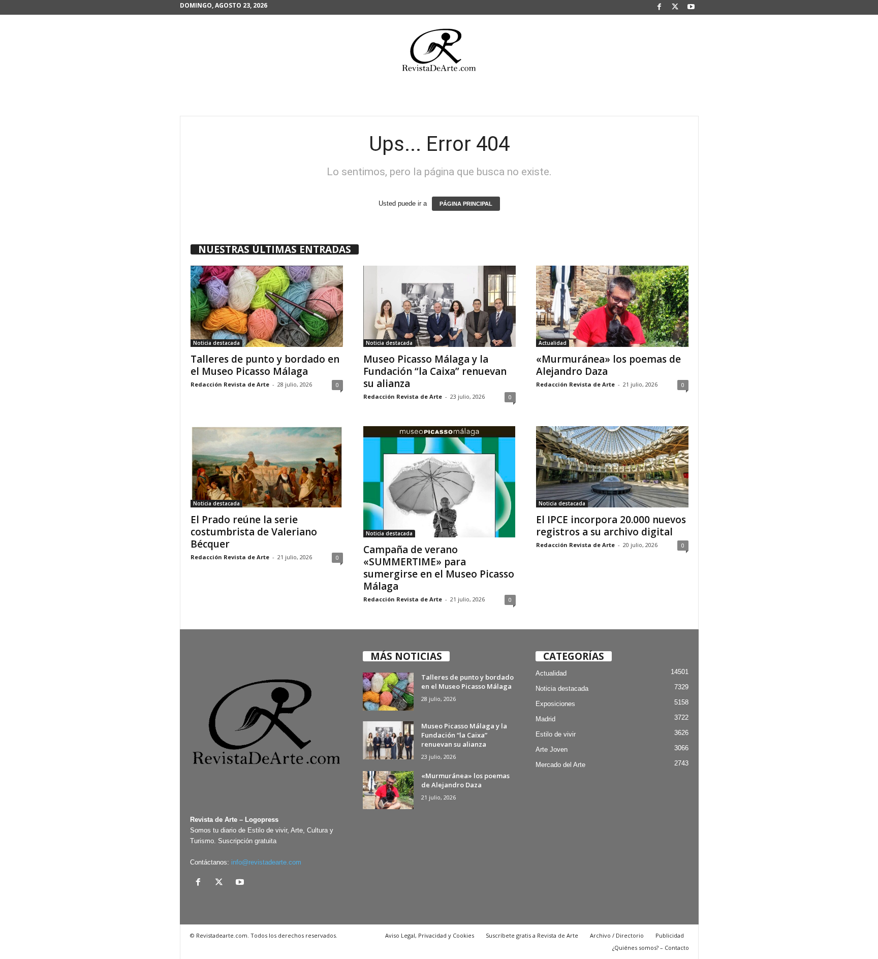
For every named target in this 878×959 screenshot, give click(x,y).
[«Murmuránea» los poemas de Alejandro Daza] (612, 306)
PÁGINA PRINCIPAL (466, 204)
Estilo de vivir (556, 734)
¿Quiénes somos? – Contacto (650, 947)
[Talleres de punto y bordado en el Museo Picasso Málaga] (267, 306)
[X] (675, 7)
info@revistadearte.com (266, 862)
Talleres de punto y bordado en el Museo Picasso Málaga (265, 365)
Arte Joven (552, 749)
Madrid (545, 719)
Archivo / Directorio (617, 935)
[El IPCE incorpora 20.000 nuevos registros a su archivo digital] (612, 466)
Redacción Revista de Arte (230, 384)
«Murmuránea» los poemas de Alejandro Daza (608, 365)
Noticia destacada (216, 342)
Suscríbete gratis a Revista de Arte (532, 935)
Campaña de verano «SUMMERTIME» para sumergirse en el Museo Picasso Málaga (438, 568)
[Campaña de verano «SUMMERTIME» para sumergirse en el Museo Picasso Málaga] (439, 481)
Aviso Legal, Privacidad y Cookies (429, 935)
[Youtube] (691, 7)
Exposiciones (555, 704)
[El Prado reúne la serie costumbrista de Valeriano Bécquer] (267, 466)
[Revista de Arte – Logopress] (439, 53)
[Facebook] (659, 7)
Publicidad (669, 935)
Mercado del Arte (560, 765)
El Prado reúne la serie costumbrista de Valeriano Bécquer (254, 532)
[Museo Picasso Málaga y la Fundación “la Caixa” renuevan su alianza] (439, 306)
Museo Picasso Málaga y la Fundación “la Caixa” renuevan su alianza (435, 371)
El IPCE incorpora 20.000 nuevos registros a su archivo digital (611, 525)
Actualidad (553, 342)
